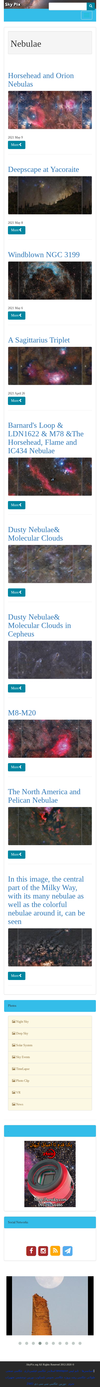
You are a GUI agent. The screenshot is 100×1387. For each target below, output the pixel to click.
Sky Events (22, 1057)
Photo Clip (22, 1081)
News (19, 1104)
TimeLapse (22, 1069)
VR (18, 1092)
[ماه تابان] (50, 1305)
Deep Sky (21, 1033)
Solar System (23, 1045)
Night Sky (22, 1021)
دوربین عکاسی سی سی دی (50, 1383)
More (15, 145)
